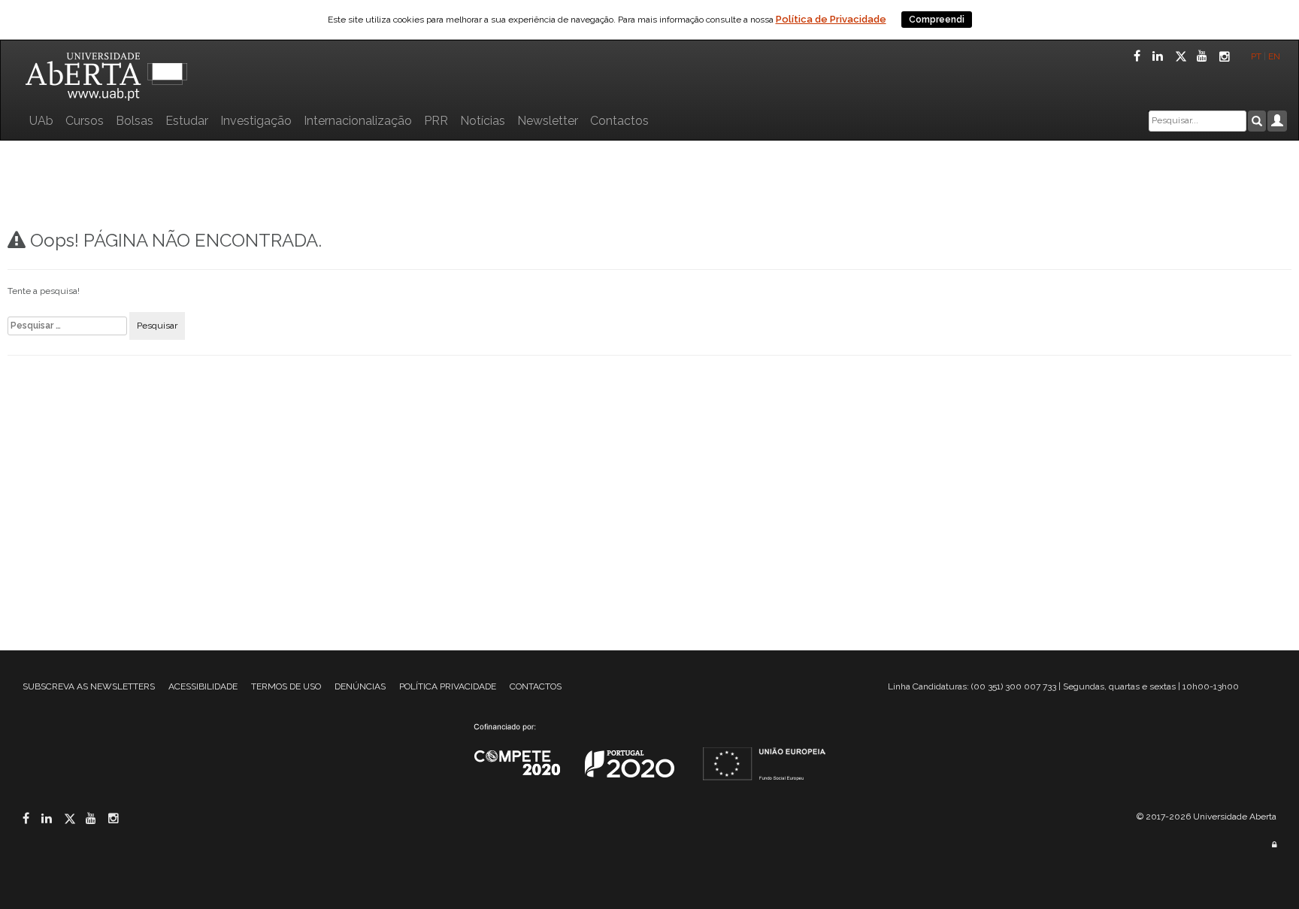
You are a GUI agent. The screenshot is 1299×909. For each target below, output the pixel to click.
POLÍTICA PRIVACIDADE (447, 686)
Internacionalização (358, 121)
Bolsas (134, 121)
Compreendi (936, 19)
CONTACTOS (536, 686)
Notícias (482, 121)
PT (1256, 56)
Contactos (619, 121)
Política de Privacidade (831, 19)
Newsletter (547, 121)
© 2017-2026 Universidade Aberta (1206, 816)
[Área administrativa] (1274, 845)
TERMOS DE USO (286, 686)
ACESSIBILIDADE (203, 686)
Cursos (84, 121)
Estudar (186, 121)
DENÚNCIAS (360, 686)
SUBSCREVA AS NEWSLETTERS (89, 686)
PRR (436, 121)
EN (1275, 56)
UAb (41, 121)
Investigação (256, 121)
